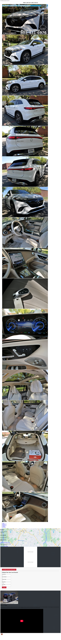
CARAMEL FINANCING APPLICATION (9, 569)
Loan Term (3, 584)
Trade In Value (4, 579)
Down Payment (4, 576)
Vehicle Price (4, 574)
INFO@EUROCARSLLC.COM (5, 542)
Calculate (4, 587)
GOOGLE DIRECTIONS (4, 546)
